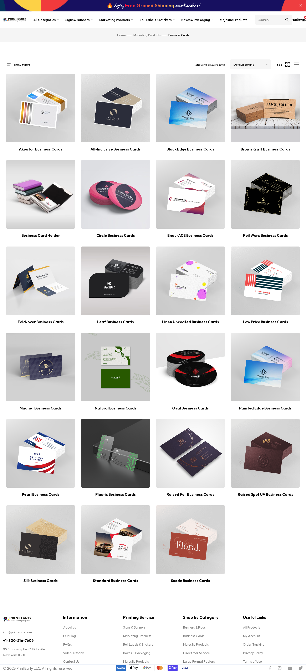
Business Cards (193, 636)
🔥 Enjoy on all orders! (153, 5)
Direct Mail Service (196, 653)
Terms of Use (252, 661)
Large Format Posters (199, 661)
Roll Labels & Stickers (155, 20)
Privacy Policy (253, 653)
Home (121, 35)
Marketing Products (114, 20)
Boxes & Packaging (195, 20)
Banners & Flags (194, 627)
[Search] (287, 20)
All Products (251, 627)
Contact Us (71, 661)
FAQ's (67, 644)
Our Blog (69, 636)
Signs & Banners (77, 20)
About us (69, 627)
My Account (251, 636)
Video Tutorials (74, 653)
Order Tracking (253, 644)
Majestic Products (233, 20)
